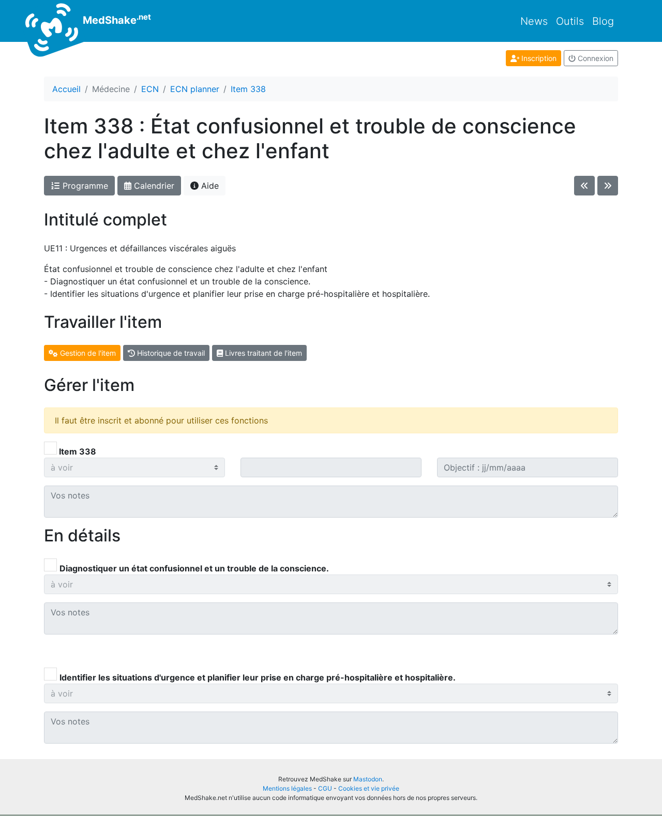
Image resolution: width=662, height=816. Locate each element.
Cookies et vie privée (368, 788)
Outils (570, 21)
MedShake (115, 19)
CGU (325, 788)
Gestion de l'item (87, 353)
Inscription (537, 58)
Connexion (594, 58)
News (534, 21)
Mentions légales (287, 788)
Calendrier (152, 185)
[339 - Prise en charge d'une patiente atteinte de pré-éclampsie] (607, 185)
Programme (84, 185)
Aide (209, 185)
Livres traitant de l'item (262, 353)
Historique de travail (170, 353)
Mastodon (367, 779)
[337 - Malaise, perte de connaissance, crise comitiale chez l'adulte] (584, 185)
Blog (603, 21)
